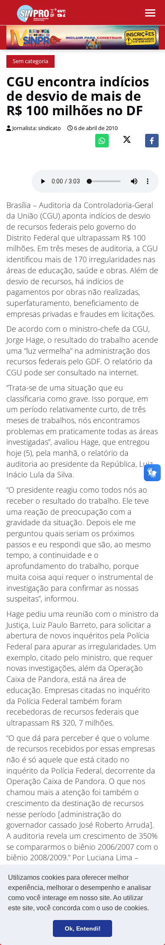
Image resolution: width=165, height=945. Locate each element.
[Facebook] (152, 140)
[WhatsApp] (102, 140)
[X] (127, 140)
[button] (152, 909)
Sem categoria (30, 61)
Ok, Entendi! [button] (83, 928)
